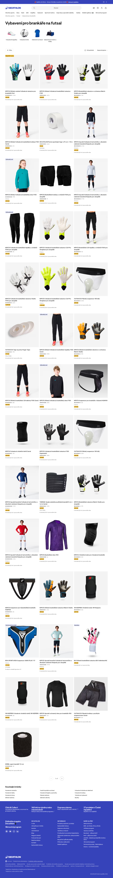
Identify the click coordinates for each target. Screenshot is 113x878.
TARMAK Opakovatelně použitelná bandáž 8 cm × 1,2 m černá (56, 503)
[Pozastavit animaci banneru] (103, 2)
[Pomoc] (98, 8)
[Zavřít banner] (106, 2)
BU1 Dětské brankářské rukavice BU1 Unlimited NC (90, 660)
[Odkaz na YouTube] (10, 831)
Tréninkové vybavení (81, 795)
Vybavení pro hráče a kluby (50, 40)
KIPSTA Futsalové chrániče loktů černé (18, 451)
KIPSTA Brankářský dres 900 (49, 555)
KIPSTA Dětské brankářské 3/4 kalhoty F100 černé (22, 400)
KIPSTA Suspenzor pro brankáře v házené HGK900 (90, 400)
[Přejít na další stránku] (62, 778)
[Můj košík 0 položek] (106, 8)
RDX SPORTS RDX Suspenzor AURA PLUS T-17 (20, 660)
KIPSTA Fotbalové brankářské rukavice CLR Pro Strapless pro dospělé (55, 248)
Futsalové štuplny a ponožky (48, 793)
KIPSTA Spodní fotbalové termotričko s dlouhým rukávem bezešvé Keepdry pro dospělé (90, 143)
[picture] (22, 72)
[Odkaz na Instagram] (14, 831)
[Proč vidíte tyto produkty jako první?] (85, 50)
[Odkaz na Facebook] (6, 831)
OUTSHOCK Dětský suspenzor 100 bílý (87, 451)
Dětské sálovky (9, 797)
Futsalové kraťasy (80, 793)
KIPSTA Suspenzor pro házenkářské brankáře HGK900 (20, 609)
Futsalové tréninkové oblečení (84, 790)
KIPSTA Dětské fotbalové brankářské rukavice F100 (55, 92)
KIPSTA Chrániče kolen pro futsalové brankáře (89, 555)
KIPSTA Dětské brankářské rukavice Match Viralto (56, 608)
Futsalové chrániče (11, 790)
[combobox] (102, 50)
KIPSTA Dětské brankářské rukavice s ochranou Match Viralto (90, 351)
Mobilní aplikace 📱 (88, 12)
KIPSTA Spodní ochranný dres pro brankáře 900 (55, 713)
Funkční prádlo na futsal (47, 790)
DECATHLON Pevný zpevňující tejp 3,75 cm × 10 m (56, 142)
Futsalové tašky (10, 793)
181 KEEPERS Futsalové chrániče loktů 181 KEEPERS (22, 713)
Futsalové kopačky (11, 39)
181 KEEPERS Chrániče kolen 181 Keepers (87, 608)
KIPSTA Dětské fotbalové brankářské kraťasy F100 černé (22, 143)
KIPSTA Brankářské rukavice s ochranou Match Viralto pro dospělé (89, 92)
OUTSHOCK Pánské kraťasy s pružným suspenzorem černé (87, 714)
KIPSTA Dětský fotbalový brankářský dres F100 (21, 195)
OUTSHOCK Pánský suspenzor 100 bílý (87, 299)
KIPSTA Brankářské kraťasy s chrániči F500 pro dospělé (55, 196)
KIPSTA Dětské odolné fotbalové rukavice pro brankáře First (20, 92)
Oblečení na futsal (37, 39)
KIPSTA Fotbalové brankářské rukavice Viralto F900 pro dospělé (20, 300)
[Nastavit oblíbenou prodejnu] (94, 8)
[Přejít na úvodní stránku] (13, 8)
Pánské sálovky (44, 795)
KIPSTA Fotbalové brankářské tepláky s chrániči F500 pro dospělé (21, 248)
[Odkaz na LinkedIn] (17, 831)
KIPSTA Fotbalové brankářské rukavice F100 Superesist (54, 452)
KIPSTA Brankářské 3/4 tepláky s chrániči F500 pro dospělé (91, 248)
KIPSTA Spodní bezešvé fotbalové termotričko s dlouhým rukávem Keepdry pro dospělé (21, 503)
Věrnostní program (101, 12)
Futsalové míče (24, 39)
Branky (77, 797)
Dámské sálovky (45, 797)
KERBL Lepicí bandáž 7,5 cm (14, 764)
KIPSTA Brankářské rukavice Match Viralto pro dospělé (89, 503)
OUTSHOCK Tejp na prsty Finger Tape (17, 350)
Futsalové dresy (10, 795)
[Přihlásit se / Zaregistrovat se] (102, 8)
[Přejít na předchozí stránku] (51, 778)
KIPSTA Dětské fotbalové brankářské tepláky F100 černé (56, 351)
